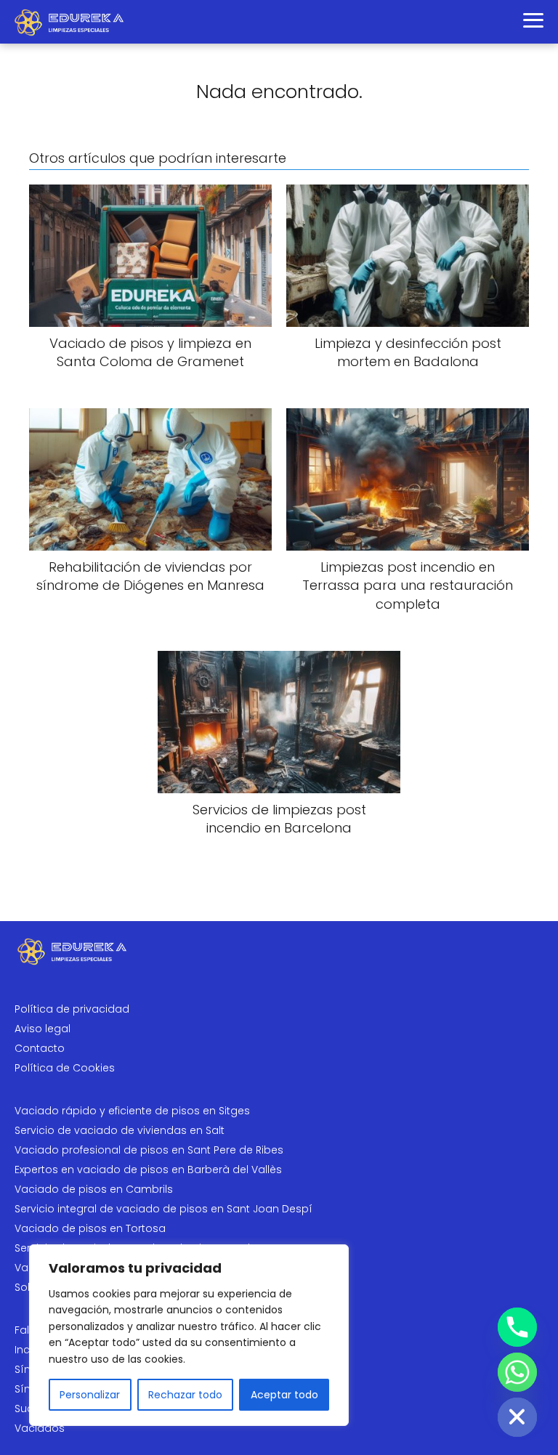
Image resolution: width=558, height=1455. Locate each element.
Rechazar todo (185, 1394)
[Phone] (517, 1327)
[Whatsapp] (517, 1372)
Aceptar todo (284, 1394)
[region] (189, 1335)
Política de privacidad (72, 1009)
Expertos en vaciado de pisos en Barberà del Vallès (148, 1169)
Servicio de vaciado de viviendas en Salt (120, 1130)
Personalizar (90, 1394)
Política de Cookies (65, 1068)
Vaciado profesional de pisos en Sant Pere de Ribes (149, 1150)
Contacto (40, 1048)
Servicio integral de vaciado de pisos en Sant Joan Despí (163, 1208)
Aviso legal (42, 1028)
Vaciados (40, 1428)
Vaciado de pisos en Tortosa (90, 1228)
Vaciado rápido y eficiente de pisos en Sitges (132, 1110)
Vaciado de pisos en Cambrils (94, 1189)
